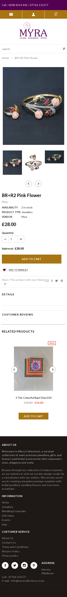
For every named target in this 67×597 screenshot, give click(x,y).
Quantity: (8, 232)
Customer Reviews (17, 314)
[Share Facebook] (51, 280)
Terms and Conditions (15, 546)
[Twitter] (56, 280)
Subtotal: (8, 248)
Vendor (7, 216)
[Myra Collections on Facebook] (5, 565)
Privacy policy (10, 555)
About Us (7, 538)
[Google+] (5, 283)
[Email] (47, 280)
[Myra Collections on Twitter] (14, 565)
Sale (4, 524)
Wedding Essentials (14, 511)
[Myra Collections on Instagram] (24, 565)
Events (6, 519)
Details (8, 294)
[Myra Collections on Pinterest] (34, 565)
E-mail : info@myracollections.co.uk (23, 580)
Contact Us (9, 542)
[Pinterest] (62, 280)
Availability (10, 207)
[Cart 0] (56, 14)
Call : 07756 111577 (14, 576)
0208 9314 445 (18, 5)
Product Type (11, 212)
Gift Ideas (8, 515)
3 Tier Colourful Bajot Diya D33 (34, 397)
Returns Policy (11, 551)
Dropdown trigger (33, 14)
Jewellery (7, 506)
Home (5, 57)
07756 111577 (38, 5)
